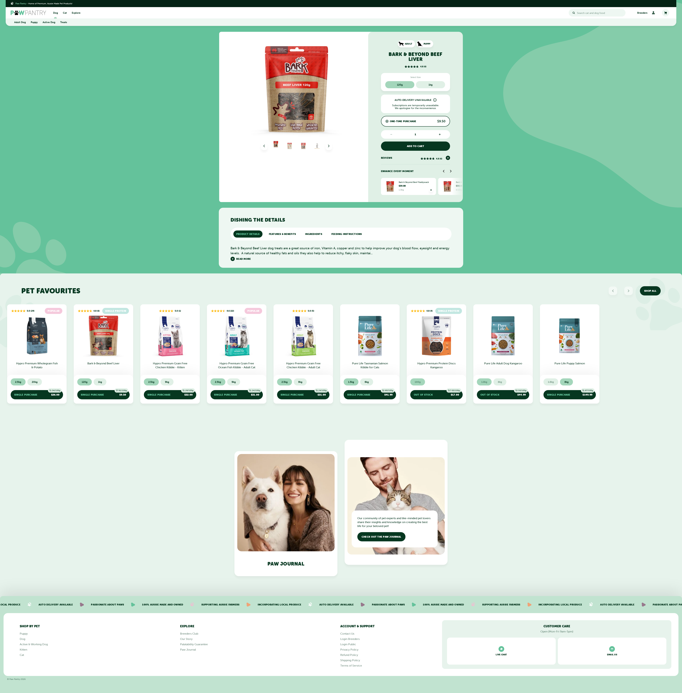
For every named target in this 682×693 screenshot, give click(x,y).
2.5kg (18, 382)
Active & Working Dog (34, 644)
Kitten (23, 649)
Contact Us (347, 633)
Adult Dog (20, 22)
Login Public (348, 644)
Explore (76, 12)
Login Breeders (350, 639)
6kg (367, 382)
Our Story (186, 639)
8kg (566, 382)
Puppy (34, 22)
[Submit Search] (573, 13)
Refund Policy (349, 655)
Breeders (642, 12)
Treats (63, 22)
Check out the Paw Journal (381, 536)
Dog (55, 12)
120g (400, 84)
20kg (34, 382)
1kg (430, 84)
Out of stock (437, 393)
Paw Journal (188, 649)
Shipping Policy (350, 660)
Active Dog (49, 22)
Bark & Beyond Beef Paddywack (414, 182)
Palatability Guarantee (194, 644)
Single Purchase (37, 393)
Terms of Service (351, 665)
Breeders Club (189, 633)
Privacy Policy (349, 649)
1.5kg (351, 382)
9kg (167, 382)
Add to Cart (415, 146)
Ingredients (313, 234)
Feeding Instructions (346, 234)
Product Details (248, 234)
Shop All (650, 290)
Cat (65, 12)
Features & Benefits (282, 234)
